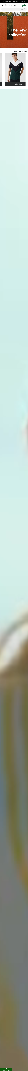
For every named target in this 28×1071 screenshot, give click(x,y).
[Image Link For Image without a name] (15, 67)
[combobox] (14, 9)
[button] (6, 1069)
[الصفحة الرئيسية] (24, 5)
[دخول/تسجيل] (9, 5)
